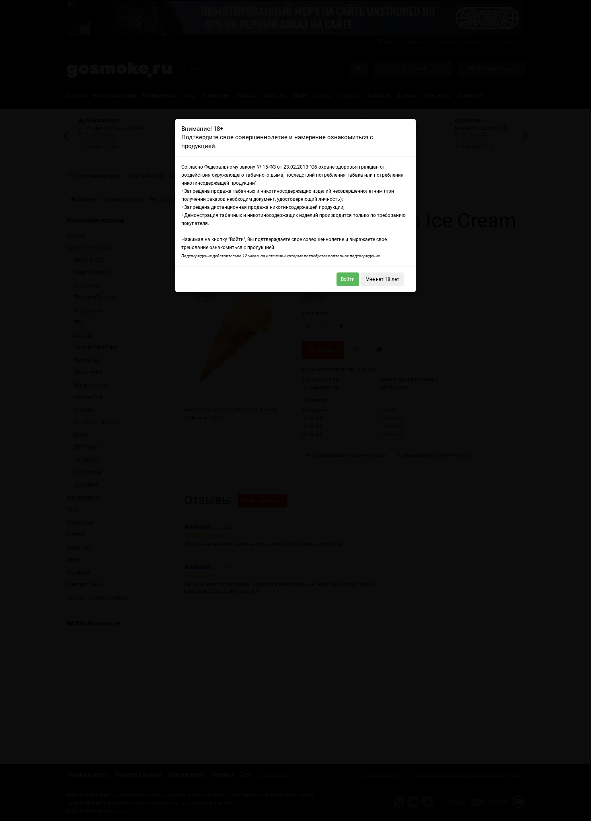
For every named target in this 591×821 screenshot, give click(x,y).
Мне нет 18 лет (382, 279)
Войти (348, 279)
